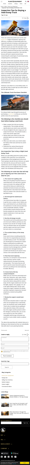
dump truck (4, 39)
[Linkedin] (2, 457)
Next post (27, 330)
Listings (16, 3)
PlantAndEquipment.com (9, 460)
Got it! (25, 462)
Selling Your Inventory (7, 380)
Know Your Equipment (8, 375)
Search (7, 367)
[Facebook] (9, 457)
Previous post (4, 330)
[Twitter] (6, 457)
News (21, 3)
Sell (25, 3)
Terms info (14, 463)
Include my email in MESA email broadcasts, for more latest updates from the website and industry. (15, 351)
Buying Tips (5, 377)
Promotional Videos (7, 386)
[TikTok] (16, 457)
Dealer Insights (5, 384)
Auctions (10, 3)
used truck (11, 114)
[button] (15, 435)
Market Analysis (6, 382)
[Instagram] (12, 457)
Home (4, 3)
